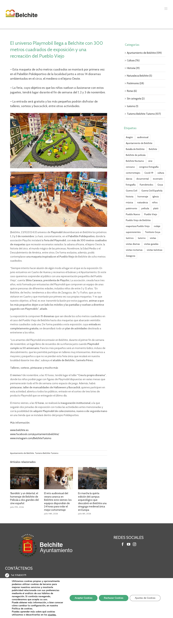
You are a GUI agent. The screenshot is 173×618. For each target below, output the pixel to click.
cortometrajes (133, 172)
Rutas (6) (132, 90)
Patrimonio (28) (135, 83)
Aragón (129, 137)
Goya (160, 184)
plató (155, 208)
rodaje (157, 226)
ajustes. (52, 614)
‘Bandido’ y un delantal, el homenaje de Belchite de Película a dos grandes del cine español (24, 498)
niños (155, 202)
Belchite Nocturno (135, 161)
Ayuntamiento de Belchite (22, 453)
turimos (130, 238)
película (145, 208)
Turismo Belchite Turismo (46, 453)
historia (129, 196)
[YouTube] (128, 544)
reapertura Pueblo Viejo (138, 226)
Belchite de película (135, 155)
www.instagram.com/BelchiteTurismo (30, 438)
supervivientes (133, 232)
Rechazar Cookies (113, 598)
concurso (130, 167)
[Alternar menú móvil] (166, 8)
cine (150, 161)
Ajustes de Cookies (145, 598)
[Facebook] (122, 544)
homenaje (143, 196)
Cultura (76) (133, 60)
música (129, 202)
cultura (160, 172)
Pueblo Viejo (150, 214)
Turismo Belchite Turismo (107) (144, 113)
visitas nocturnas (134, 250)
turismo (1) (132, 106)
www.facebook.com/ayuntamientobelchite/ (34, 434)
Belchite (153, 149)
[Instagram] (134, 544)
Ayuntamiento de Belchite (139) (144, 52)
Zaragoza (130, 255)
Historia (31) (133, 68)
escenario (158, 178)
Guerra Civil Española (151, 190)
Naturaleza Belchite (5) (139, 75)
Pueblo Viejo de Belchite (138, 220)
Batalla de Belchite (135, 149)
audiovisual (142, 137)
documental (142, 178)
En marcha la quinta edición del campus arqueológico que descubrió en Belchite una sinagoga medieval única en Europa (92, 501)
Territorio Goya (152, 232)
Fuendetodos (146, 184)
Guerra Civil (131, 190)
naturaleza (142, 202)
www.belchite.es (19, 430)
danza (129, 178)
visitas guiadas (151, 244)
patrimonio (131, 208)
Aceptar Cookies (83, 598)
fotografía (130, 184)
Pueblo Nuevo (133, 214)
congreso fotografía (148, 167)
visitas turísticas (154, 250)
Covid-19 (148, 172)
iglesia (155, 196)
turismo (142, 238)
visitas (153, 238)
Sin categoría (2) (136, 98)
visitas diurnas (133, 244)
